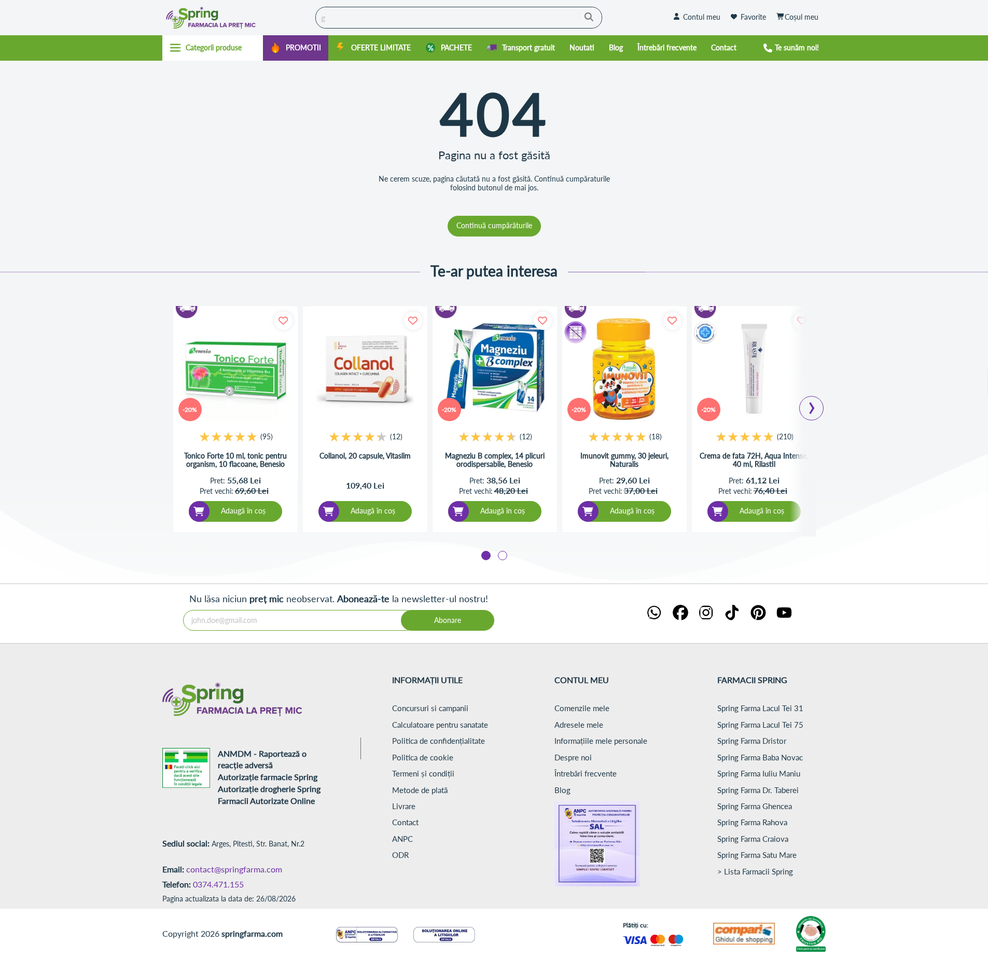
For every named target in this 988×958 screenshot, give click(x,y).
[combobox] (459, 17)
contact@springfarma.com (234, 869)
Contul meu (701, 16)
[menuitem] (295, 48)
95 (266, 436)
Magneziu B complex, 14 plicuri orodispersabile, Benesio (495, 460)
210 (785, 436)
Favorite (753, 16)
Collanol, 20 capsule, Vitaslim (365, 456)
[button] (486, 555)
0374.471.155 (218, 884)
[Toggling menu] (212, 47)
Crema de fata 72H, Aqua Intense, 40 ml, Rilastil (754, 460)
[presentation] (812, 405)
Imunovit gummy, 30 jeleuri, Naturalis (624, 460)
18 (655, 436)
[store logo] (236, 17)
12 (396, 436)
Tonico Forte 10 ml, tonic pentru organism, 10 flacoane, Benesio (235, 460)
